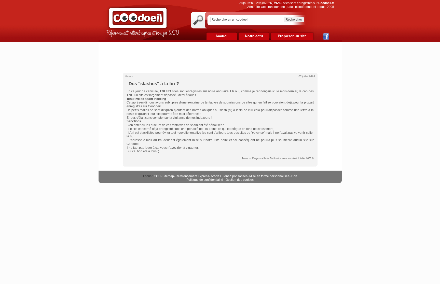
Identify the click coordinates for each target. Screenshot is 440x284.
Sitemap (168, 176)
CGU (157, 176)
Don (294, 176)
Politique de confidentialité (204, 180)
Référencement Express (192, 176)
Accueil (221, 36)
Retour (129, 76)
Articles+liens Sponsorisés (229, 176)
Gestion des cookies (240, 180)
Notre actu (254, 36)
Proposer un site (292, 36)
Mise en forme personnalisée (269, 176)
